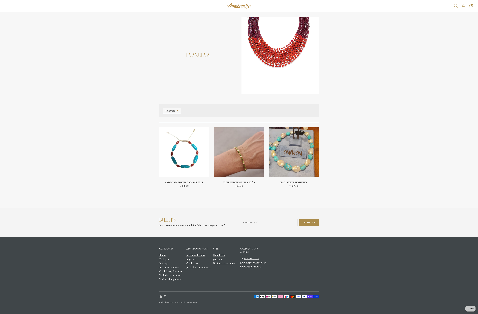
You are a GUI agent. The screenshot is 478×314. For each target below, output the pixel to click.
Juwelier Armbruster (188, 302)
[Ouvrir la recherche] (455, 5)
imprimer (191, 259)
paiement (218, 259)
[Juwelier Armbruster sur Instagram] (164, 297)
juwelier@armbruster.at (253, 262)
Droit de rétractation (170, 275)
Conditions (192, 263)
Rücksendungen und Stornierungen (178, 279)
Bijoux (162, 255)
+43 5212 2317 (251, 258)
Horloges (164, 259)
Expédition (219, 255)
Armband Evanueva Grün (239, 182)
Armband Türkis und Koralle (184, 182)
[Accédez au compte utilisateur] (463, 5)
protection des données (198, 267)
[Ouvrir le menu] (7, 5)
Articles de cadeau (169, 267)
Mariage (163, 263)
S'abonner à (309, 222)
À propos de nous (195, 255)
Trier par (170, 111)
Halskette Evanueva (293, 182)
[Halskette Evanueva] (294, 152)
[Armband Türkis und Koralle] (184, 152)
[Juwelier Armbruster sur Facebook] (160, 297)
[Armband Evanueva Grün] (239, 152)
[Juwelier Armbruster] (239, 6)
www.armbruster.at (250, 266)
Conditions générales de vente (175, 271)
